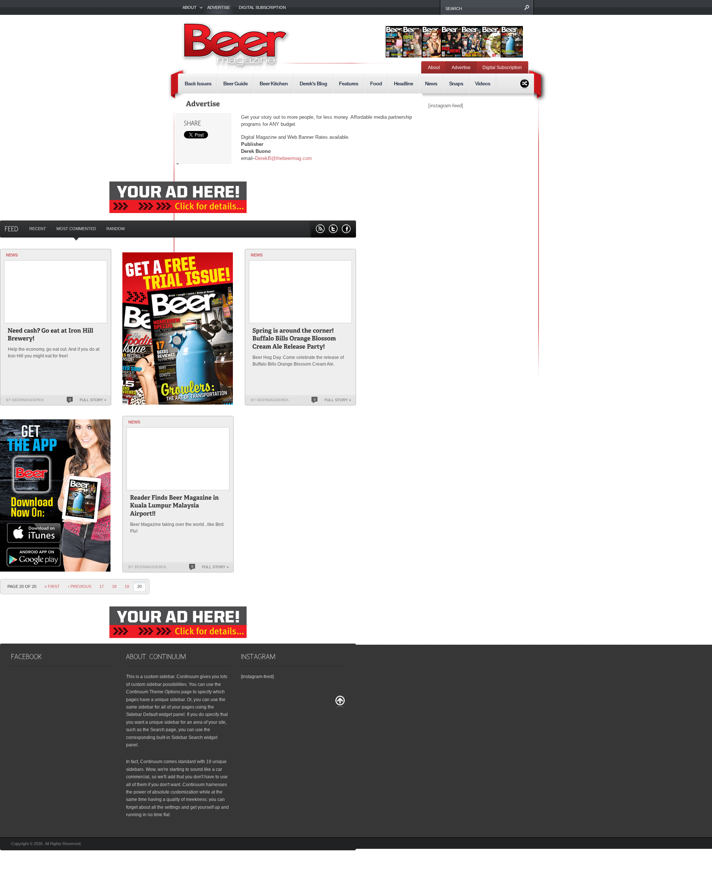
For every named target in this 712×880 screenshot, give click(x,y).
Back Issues (198, 83)
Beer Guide (235, 83)
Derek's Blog (313, 83)
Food (376, 83)
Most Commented (76, 228)
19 (127, 586)
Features (348, 83)
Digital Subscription (262, 7)
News (431, 83)
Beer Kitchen (274, 83)
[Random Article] (524, 82)
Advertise (218, 7)
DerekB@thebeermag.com (283, 158)
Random (115, 228)
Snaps (456, 83)
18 (114, 586)
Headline (403, 83)
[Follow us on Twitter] (333, 228)
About (187, 7)
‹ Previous (79, 586)
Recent (37, 228)
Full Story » (93, 400)
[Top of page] (340, 702)
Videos (482, 83)
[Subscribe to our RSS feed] (320, 228)
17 (101, 586)
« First (52, 586)
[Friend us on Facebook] (346, 228)
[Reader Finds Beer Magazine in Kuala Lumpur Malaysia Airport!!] (175, 506)
